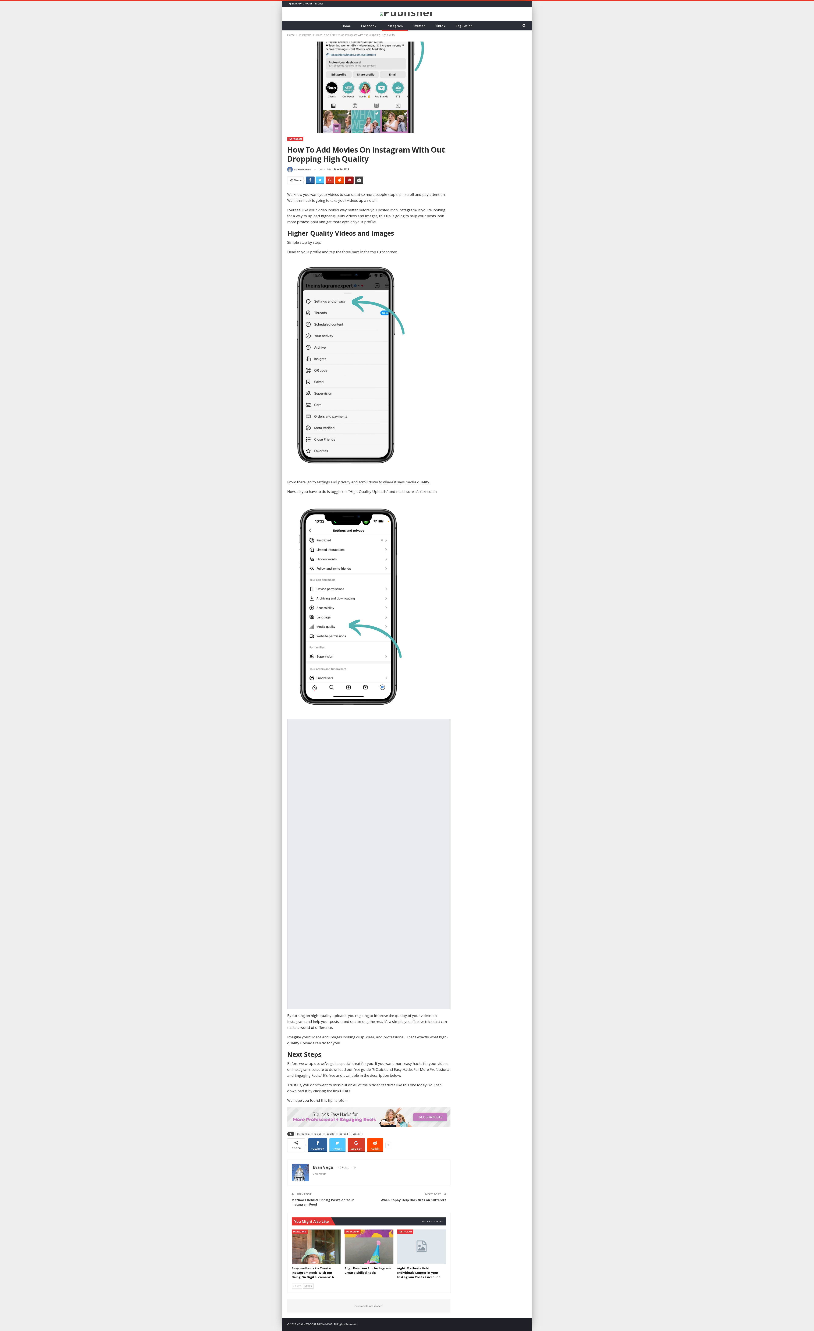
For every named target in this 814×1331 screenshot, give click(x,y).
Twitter (419, 26)
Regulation (464, 26)
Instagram (395, 26)
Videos (357, 1133)
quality (330, 1133)
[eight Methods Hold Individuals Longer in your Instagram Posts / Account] (421, 1246)
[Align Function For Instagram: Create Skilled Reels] (368, 1246)
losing (318, 1133)
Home (346, 26)
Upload (343, 1133)
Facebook (368, 26)
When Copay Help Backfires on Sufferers (413, 1200)
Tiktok (440, 26)
